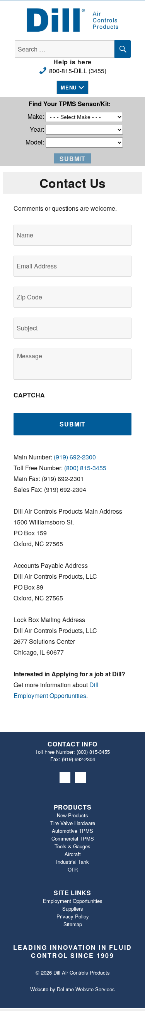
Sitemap (72, 924)
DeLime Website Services (86, 989)
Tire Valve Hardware (72, 823)
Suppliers (72, 908)
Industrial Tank (72, 861)
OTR (73, 869)
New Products (72, 815)
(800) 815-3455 (85, 467)
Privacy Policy (72, 916)
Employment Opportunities (72, 900)
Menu (68, 87)
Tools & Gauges (72, 846)
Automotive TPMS (72, 830)
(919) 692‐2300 (75, 456)
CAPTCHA (29, 395)
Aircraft (73, 854)
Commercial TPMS (72, 838)
